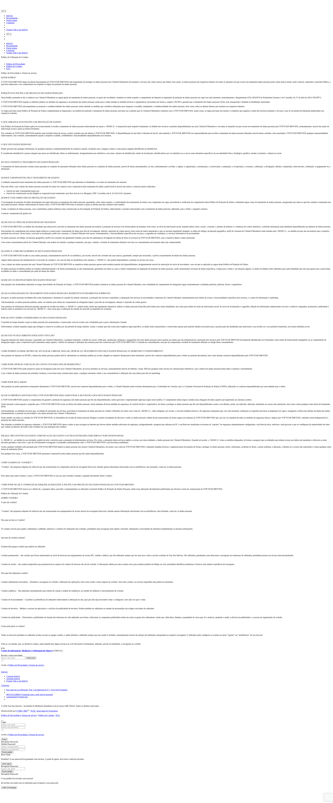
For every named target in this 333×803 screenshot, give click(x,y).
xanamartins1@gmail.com (17, 697)
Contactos (10, 23)
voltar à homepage (9, 788)
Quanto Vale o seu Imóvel (17, 30)
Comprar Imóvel (13, 676)
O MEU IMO (22, 711)
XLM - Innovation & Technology (44, 711)
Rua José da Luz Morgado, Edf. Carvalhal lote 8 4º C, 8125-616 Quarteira (36, 690)
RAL (8, 69)
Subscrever (31, 658)
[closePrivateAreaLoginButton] (2, 720)
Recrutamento (12, 18)
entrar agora (6, 764)
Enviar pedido (7, 752)
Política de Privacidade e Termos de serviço (26, 665)
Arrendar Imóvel (13, 679)
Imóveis (9, 16)
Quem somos (11, 20)
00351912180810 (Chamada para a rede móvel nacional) (29, 694)
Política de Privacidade (15, 64)
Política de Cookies (14, 66)
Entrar (4, 739)
